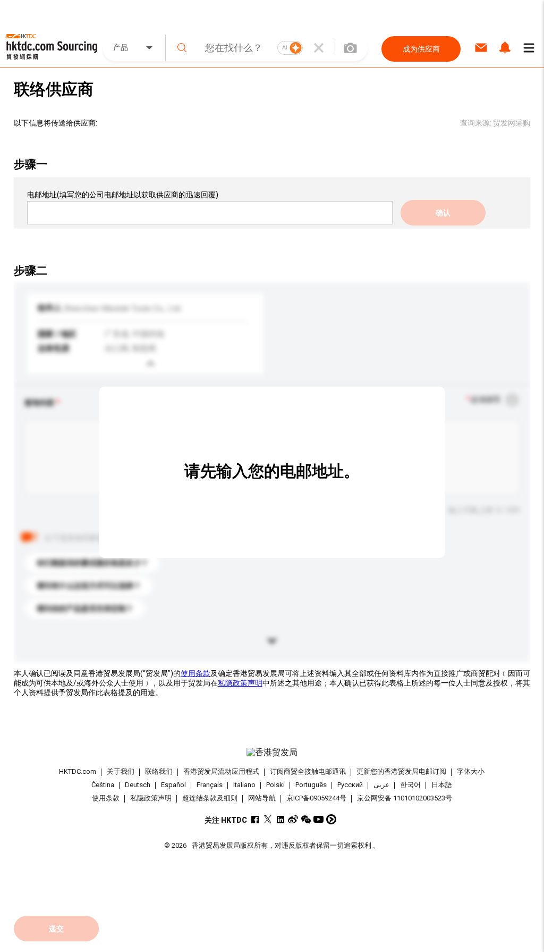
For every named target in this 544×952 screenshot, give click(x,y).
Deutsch (137, 785)
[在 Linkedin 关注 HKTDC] (280, 819)
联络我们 (159, 771)
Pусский (350, 785)
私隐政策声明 (240, 683)
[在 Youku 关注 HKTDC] (331, 819)
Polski (275, 785)
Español (173, 785)
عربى (381, 785)
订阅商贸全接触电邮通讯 (308, 771)
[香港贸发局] (272, 752)
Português (311, 785)
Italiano (244, 785)
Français (210, 785)
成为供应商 (421, 49)
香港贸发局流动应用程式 (221, 771)
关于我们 (120, 771)
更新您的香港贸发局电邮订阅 (401, 771)
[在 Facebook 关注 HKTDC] (255, 819)
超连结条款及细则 (209, 798)
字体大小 (470, 771)
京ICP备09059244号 (316, 798)
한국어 (410, 785)
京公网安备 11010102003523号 (404, 798)
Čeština (102, 785)
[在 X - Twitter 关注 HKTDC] (267, 819)
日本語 (441, 785)
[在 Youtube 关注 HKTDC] (318, 819)
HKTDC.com (77, 771)
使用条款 (195, 673)
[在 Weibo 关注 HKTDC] (293, 819)
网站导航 (262, 798)
